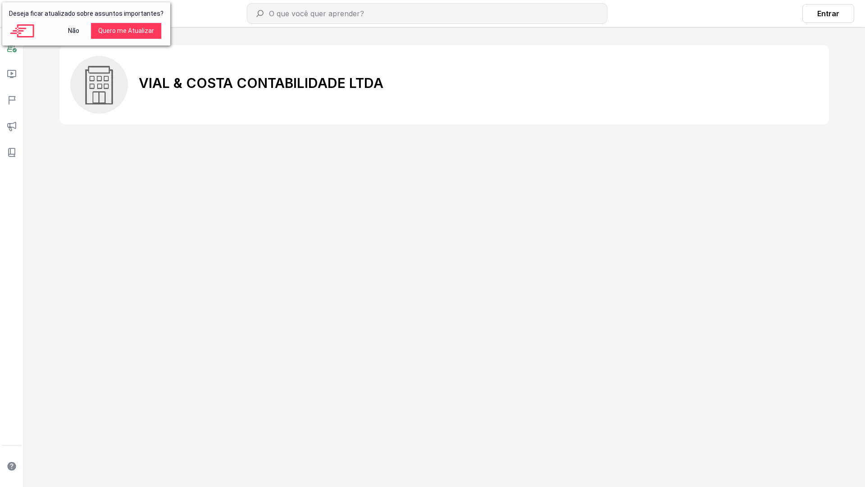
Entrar (828, 13)
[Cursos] (11, 74)
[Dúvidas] (11, 466)
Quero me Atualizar (126, 30)
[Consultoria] (11, 48)
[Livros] (11, 152)
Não (73, 30)
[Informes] (11, 126)
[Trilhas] (11, 100)
